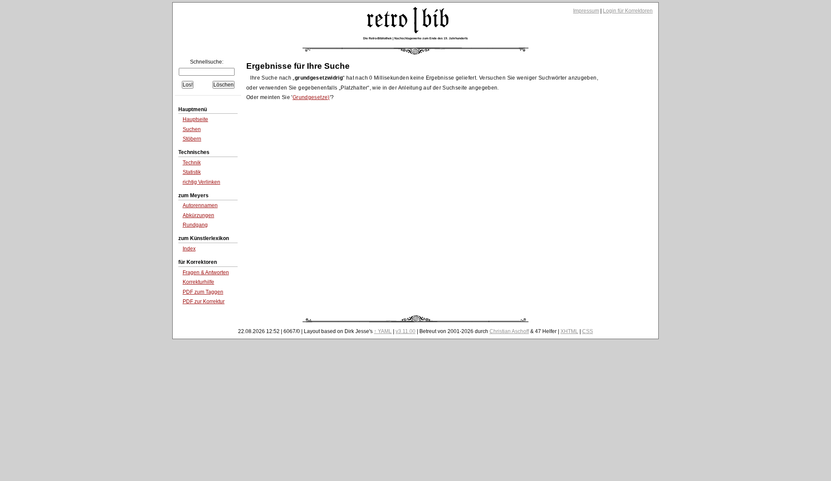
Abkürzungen (198, 215)
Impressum (586, 11)
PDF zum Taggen (203, 292)
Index (189, 249)
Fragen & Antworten (206, 272)
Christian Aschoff (509, 331)
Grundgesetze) (311, 97)
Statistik (192, 172)
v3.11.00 (406, 331)
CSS (587, 331)
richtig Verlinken (201, 182)
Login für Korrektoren (628, 11)
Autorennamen (200, 205)
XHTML (569, 331)
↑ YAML (383, 331)
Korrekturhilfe (198, 282)
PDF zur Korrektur (204, 301)
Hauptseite (195, 119)
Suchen (192, 129)
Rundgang (195, 225)
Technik (192, 163)
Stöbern (192, 139)
